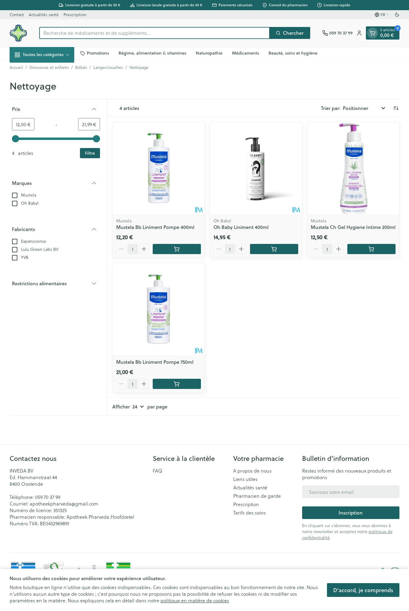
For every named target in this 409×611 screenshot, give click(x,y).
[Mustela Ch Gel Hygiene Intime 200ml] (353, 168)
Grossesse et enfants (49, 67)
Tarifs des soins (249, 512)
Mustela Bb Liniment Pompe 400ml (155, 227)
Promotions (98, 53)
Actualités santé (44, 14)
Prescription (74, 14)
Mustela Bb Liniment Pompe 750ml (154, 361)
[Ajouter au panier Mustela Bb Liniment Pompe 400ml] (177, 249)
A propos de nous (252, 470)
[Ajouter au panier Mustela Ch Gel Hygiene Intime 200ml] (371, 249)
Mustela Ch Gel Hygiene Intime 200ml (353, 227)
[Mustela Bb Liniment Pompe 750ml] (159, 309)
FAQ (157, 470)
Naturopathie (209, 53)
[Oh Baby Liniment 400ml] (256, 168)
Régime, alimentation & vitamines (152, 53)
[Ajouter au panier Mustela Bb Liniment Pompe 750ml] (177, 384)
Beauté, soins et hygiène (293, 53)
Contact (17, 14)
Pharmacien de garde (257, 496)
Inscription (351, 512)
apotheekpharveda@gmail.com (64, 503)
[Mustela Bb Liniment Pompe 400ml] (159, 168)
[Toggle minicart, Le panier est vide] (372, 33)
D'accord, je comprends (363, 590)
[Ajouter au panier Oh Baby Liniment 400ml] (274, 249)
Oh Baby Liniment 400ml (241, 227)
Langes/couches (108, 67)
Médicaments (245, 53)
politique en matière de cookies (194, 600)
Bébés (81, 67)
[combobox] (154, 33)
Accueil (16, 67)
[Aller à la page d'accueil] (18, 33)
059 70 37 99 (47, 497)
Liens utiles (245, 479)
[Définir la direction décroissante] (395, 108)
